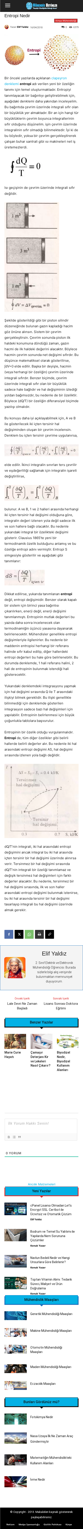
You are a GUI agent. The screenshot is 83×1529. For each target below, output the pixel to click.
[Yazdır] (39, 934)
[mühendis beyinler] (41, 6)
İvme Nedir (37, 1479)
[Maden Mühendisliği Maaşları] (15, 1368)
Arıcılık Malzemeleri (41, 1184)
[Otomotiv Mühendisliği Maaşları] (15, 1349)
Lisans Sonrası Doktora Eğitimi (61, 1006)
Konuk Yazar (38, 1245)
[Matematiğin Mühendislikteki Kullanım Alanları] (15, 1459)
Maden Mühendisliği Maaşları (50, 1367)
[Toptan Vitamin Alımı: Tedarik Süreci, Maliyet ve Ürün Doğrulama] (15, 1283)
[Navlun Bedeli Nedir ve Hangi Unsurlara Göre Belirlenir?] (15, 1261)
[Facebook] (8, 934)
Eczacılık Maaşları (43, 1383)
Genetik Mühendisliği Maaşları (51, 1314)
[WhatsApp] (29, 934)
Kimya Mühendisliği (66, 20)
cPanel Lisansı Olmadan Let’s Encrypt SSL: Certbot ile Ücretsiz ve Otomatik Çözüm (51, 1210)
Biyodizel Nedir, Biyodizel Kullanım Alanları (63, 1061)
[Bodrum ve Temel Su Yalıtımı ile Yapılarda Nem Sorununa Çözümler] (15, 1235)
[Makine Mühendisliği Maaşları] (15, 1332)
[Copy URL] (49, 934)
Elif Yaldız (22, 26)
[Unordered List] (14, 1137)
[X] (19, 934)
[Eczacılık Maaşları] (15, 1385)
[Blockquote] (19, 1137)
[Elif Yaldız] (7, 27)
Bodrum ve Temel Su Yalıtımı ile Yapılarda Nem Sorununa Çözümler (52, 1236)
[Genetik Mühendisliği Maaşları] (15, 1315)
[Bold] (8, 1137)
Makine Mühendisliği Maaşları (51, 1330)
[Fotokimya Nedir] (15, 1419)
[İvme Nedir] (15, 1481)
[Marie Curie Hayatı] (15, 1041)
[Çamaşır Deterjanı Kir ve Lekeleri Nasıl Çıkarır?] (41, 1041)
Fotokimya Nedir (41, 1417)
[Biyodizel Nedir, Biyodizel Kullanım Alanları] (68, 1041)
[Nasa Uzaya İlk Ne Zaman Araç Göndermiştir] (15, 1438)
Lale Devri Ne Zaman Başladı (22, 1006)
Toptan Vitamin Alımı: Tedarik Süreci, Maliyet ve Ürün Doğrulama (51, 1284)
